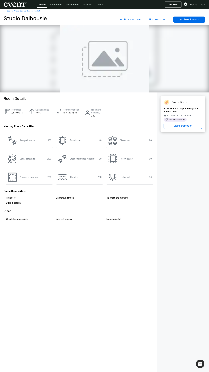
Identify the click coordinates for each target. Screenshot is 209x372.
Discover (87, 4)
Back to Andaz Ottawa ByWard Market (23, 11)
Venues (42, 4)
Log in (202, 4)
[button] (200, 364)
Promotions (56, 4)
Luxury (99, 4)
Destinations (72, 4)
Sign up (193, 4)
